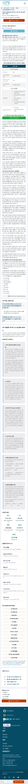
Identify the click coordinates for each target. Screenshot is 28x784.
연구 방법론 (5, 696)
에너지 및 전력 (6, 8)
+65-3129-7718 (9, 763)
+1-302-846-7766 (9, 762)
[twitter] (9, 777)
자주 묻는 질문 (6, 694)
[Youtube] (18, 777)
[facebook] (13, 777)
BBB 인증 (20, 518)
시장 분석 (5, 692)
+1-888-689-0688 (11, 760)
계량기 (17, 8)
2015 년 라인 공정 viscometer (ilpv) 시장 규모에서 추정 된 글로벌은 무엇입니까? (12, 305)
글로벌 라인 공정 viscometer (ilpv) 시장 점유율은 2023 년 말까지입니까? (12, 319)
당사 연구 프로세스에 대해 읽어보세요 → (13, 664)
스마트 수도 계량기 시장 (13, 684)
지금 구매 (15, 31)
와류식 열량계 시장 (11, 681)
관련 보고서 (5, 698)
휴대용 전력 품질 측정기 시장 (14, 679)
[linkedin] (4, 777)
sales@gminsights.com (11, 765)
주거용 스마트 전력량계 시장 (14, 677)
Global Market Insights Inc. (9, 772)
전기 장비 (12, 8)
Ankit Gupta (13, 296)
